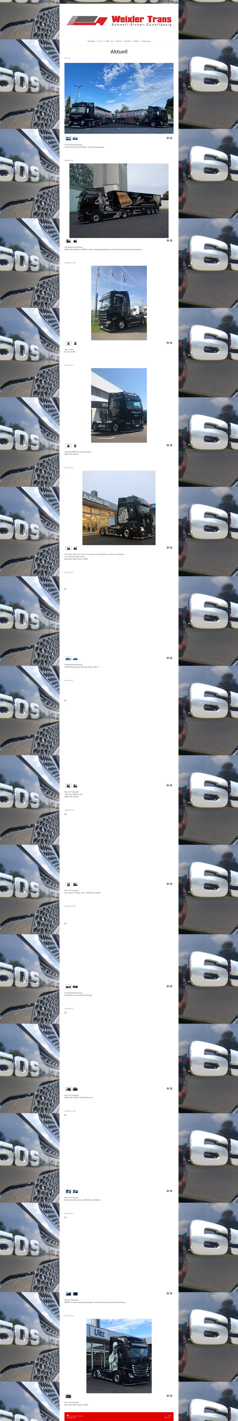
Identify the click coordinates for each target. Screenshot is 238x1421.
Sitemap (80, 1416)
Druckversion (73, 1416)
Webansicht (167, 1417)
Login (169, 1415)
